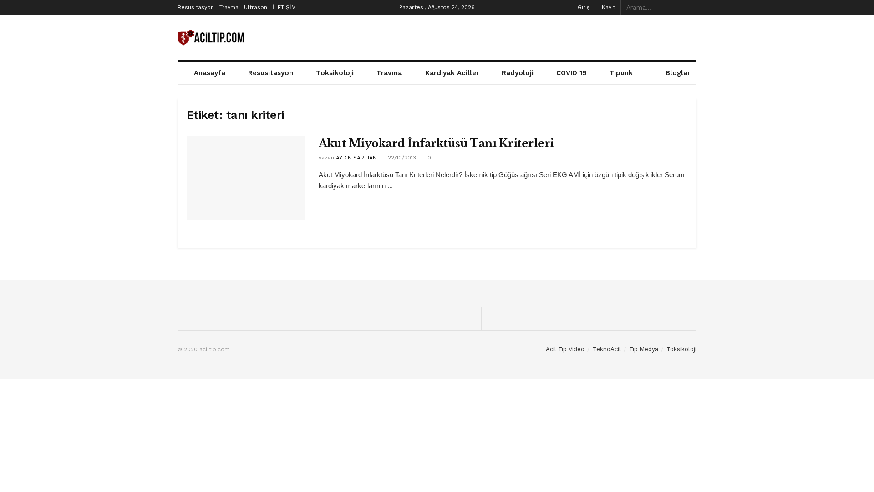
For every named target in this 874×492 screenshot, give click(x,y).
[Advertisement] (530, 35)
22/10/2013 (401, 157)
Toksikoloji (335, 73)
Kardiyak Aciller (452, 73)
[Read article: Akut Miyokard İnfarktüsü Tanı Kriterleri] (246, 178)
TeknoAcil (607, 349)
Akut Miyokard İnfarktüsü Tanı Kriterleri (436, 143)
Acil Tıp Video (565, 349)
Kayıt (607, 7)
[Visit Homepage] (212, 38)
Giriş (582, 7)
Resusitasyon (196, 7)
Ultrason (255, 7)
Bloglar (678, 73)
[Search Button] (691, 7)
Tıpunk (621, 73)
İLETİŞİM (284, 7)
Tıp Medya (643, 349)
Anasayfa (209, 73)
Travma (229, 7)
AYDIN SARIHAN (356, 157)
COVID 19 (571, 73)
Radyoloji (518, 73)
